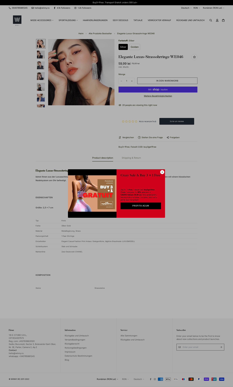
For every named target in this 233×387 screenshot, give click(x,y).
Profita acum (140, 205)
